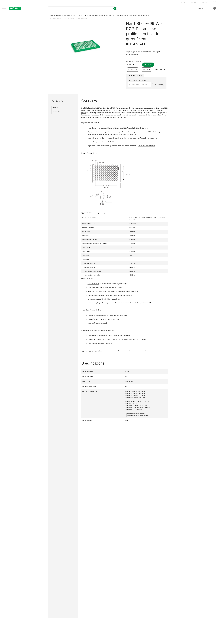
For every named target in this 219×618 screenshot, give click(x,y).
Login (128, 61)
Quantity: (128, 64)
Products (58, 15)
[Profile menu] (207, 8)
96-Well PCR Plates (120, 15)
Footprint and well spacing (96, 295)
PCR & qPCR (82, 15)
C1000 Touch (107, 134)
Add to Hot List (160, 69)
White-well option (93, 283)
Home (51, 15)
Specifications (57, 112)
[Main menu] (4, 8)
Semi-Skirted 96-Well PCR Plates (138, 15)
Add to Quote (132, 69)
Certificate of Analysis (135, 75)
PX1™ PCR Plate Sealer (146, 146)
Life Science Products (69, 15)
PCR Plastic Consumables (96, 15)
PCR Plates (109, 15)
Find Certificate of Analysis (137, 80)
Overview (55, 107)
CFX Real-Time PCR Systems (125, 134)
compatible (127, 108)
